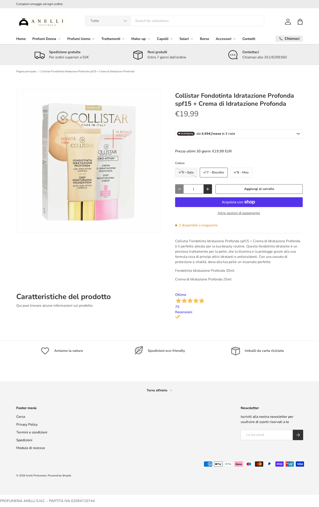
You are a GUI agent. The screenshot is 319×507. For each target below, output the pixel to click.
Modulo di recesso (30, 448)
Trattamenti (110, 38)
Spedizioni (24, 440)
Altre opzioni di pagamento (239, 213)
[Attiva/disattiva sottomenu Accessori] (234, 38)
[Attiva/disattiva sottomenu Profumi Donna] (59, 38)
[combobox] (174, 21)
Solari (184, 38)
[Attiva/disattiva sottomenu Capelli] (171, 38)
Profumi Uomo (78, 38)
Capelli (162, 38)
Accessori (223, 38)
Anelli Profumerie (36, 475)
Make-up (138, 38)
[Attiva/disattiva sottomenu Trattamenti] (123, 38)
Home (21, 38)
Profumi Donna (44, 38)
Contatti (248, 38)
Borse (204, 38)
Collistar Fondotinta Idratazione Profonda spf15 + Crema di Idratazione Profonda (87, 71)
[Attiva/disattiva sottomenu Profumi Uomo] (93, 38)
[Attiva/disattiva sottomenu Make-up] (148, 38)
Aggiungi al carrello (259, 189)
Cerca (20, 416)
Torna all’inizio (157, 390)
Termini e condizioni (31, 432)
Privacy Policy (27, 424)
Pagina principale (26, 71)
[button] (300, 21)
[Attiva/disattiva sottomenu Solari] (191, 38)
